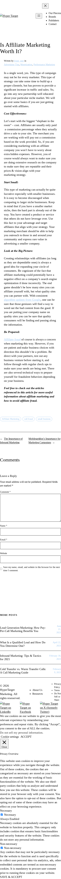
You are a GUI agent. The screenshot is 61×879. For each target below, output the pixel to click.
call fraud (28, 419)
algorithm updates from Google (22, 299)
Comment (5, 492)
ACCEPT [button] (26, 736)
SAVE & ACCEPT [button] (11, 877)
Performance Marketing (44, 64)
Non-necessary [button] (8, 843)
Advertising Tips (11, 64)
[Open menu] (39, 16)
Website (3, 553)
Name (3, 526)
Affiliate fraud (12, 339)
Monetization (26, 64)
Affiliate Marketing (10, 419)
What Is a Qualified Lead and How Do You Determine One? (22, 644)
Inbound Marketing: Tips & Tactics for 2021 (20, 657)
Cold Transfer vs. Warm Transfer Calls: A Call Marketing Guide (23, 670)
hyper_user (19, 61)
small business (44, 419)
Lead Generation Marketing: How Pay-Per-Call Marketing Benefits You (23, 629)
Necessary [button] (6, 810)
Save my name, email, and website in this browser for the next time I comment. (31, 569)
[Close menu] (45, 6)
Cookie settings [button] (10, 736)
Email (3, 539)
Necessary (10, 814)
